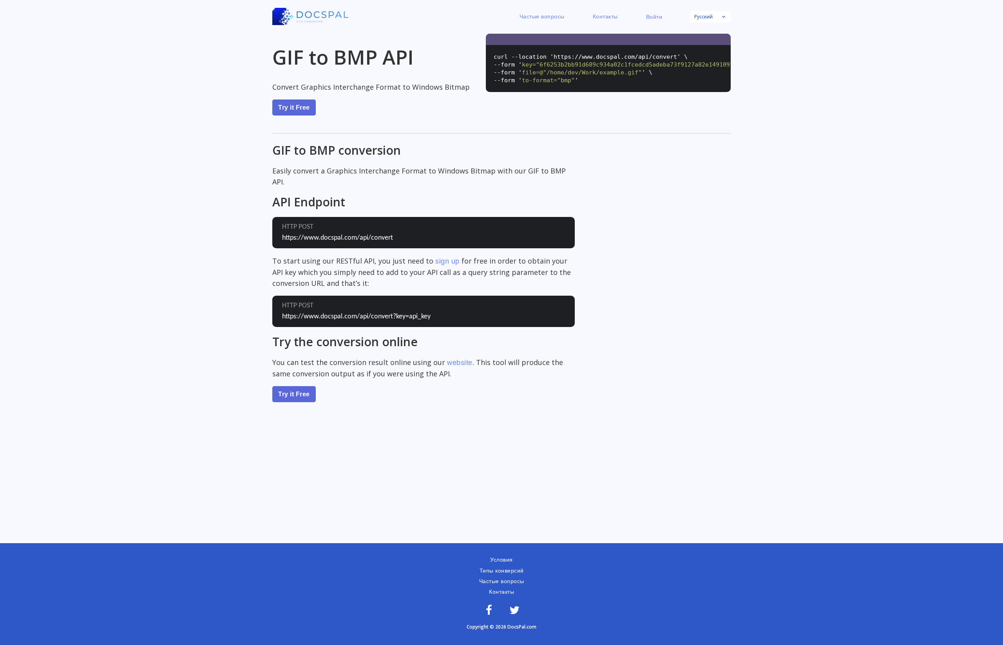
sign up (447, 261)
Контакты (605, 16)
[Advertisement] (501, 484)
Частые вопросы (542, 16)
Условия (501, 559)
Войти (654, 17)
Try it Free (294, 107)
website (460, 363)
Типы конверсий (502, 570)
